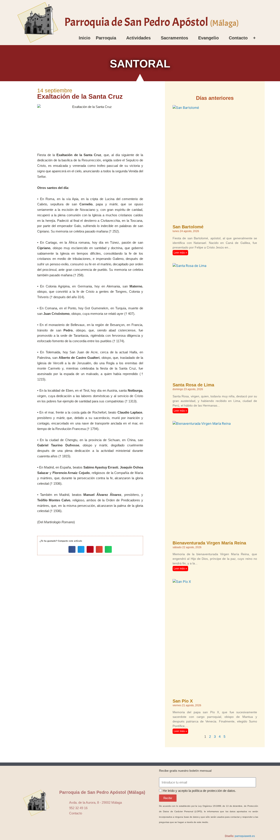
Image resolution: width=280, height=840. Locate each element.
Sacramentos (174, 37)
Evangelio (208, 37)
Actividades (138, 37)
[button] (71, 549)
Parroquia (106, 37)
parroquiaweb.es (245, 836)
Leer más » (180, 252)
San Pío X (183, 701)
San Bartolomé (188, 226)
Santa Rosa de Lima (193, 384)
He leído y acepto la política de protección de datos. (199, 790)
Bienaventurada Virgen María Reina (209, 543)
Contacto (238, 37)
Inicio (84, 37)
